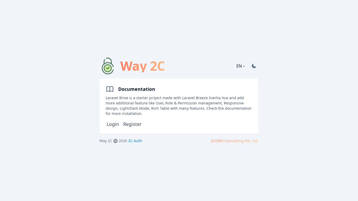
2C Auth (135, 140)
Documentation (136, 89)
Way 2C (105, 140)
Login (113, 124)
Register (132, 124)
